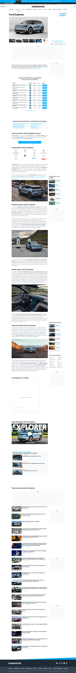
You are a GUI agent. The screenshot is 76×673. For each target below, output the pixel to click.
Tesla (51, 4)
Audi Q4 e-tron (38, 176)
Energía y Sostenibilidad (57, 9)
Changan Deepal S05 (22, 4)
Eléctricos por (6, 3)
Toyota (38, 4)
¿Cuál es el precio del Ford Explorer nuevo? (20, 123)
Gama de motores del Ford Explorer (37, 123)
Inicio (10, 11)
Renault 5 (28, 4)
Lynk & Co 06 (43, 4)
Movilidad (65, 9)
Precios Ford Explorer (56, 40)
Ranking (35, 9)
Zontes (35, 4)
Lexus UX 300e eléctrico (23, 177)
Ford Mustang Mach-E (38, 330)
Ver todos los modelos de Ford (59, 44)
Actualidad (11, 9)
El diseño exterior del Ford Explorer (19, 126)
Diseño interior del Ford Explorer (18, 127)
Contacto (50, 671)
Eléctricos (40, 9)
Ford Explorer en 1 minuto (35, 125)
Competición (17, 9)
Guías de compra (29, 9)
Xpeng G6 (48, 4)
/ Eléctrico (62, 40)
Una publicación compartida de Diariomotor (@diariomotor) (25, 411)
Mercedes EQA (15, 177)
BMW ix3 (43, 176)
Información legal (55, 671)
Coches (22, 9)
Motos (49, 9)
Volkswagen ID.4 (32, 177)
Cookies (59, 671)
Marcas (13, 11)
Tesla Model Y (16, 179)
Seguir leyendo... (38, 68)
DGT (32, 4)
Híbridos (45, 9)
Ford (15, 11)
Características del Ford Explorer (18, 125)
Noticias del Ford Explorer (35, 127)
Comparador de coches (58, 42)
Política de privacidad (64, 671)
